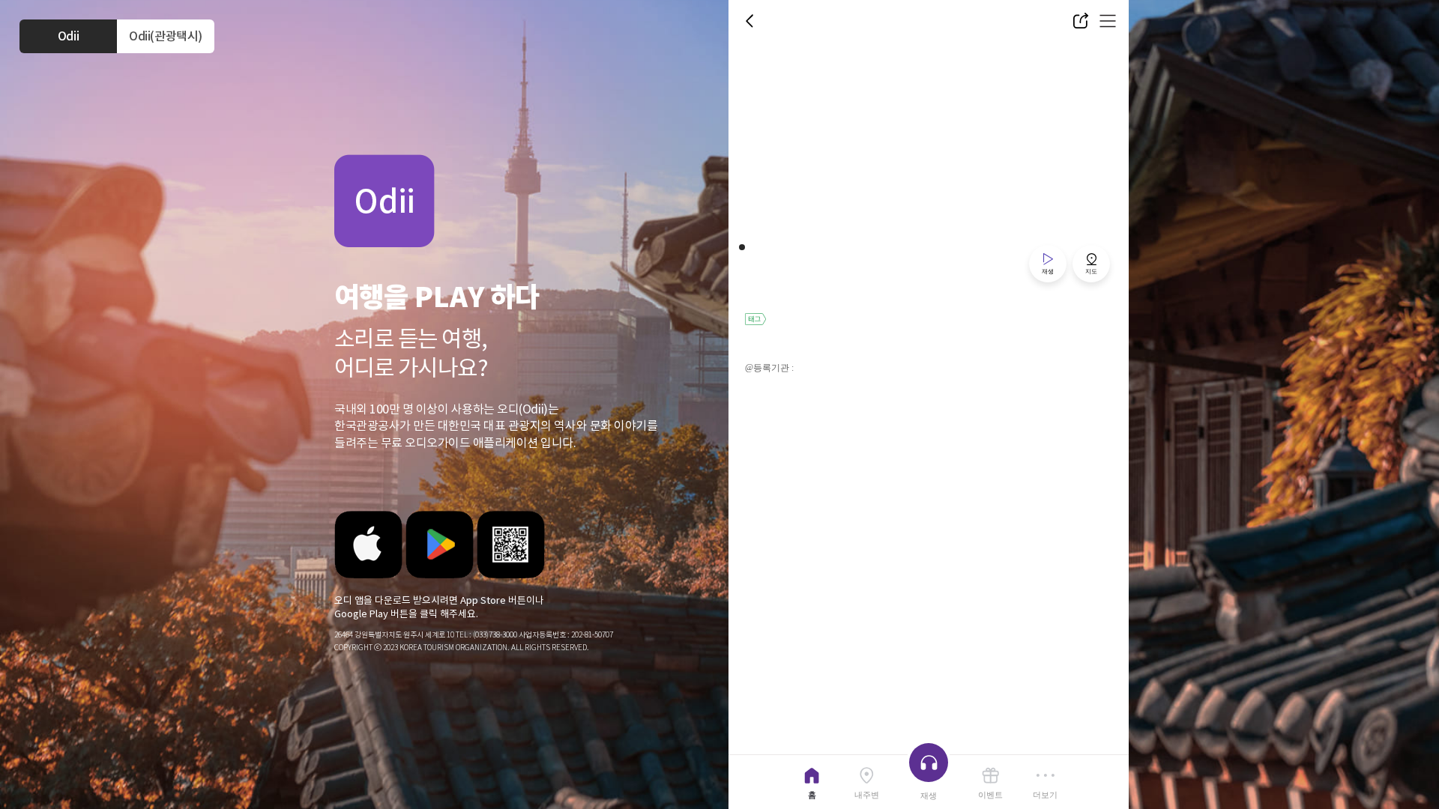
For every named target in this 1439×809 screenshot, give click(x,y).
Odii (68, 35)
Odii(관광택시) (165, 35)
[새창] (368, 544)
